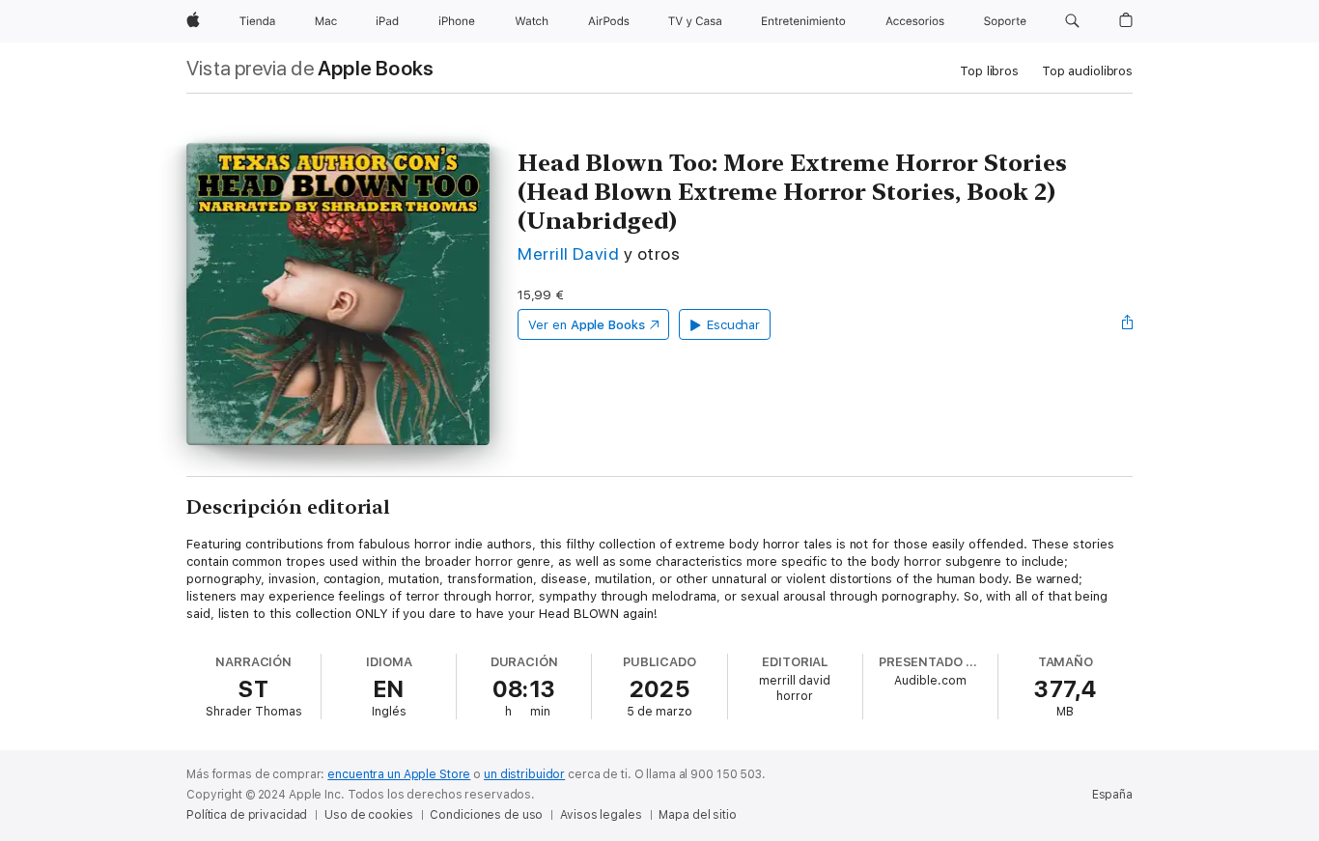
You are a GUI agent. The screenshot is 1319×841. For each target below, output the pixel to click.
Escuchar (733, 325)
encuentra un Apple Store (398, 774)
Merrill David (568, 253)
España (1112, 794)
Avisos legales (600, 815)
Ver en (586, 325)
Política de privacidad (246, 815)
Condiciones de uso (486, 815)
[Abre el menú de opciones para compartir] (1128, 324)
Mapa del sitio (697, 815)
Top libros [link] (989, 71)
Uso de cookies (368, 815)
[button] (1072, 21)
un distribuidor (524, 774)
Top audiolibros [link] (1087, 71)
